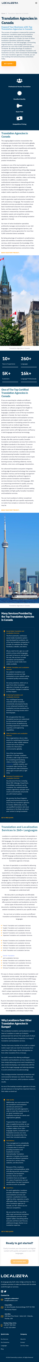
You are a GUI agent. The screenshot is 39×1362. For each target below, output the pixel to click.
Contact (22, 1342)
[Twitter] (5, 1291)
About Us (23, 1339)
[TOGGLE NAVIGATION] (31, 3)
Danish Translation (9, 955)
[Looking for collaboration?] (19, 1300)
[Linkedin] (2, 1291)
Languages (4, 1345)
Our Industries (5, 1342)
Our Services (4, 1339)
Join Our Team (24, 1345)
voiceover (9, 764)
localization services (8, 53)
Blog (2, 1349)
